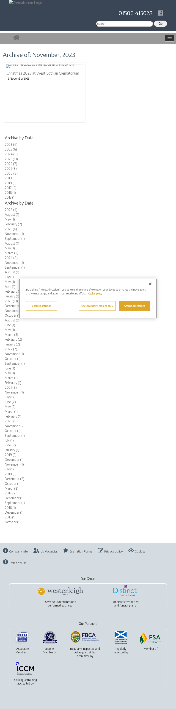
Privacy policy (113, 551)
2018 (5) (10, 183)
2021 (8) (11, 168)
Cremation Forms (80, 551)
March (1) (11, 378)
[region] (88, 298)
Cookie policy (95, 293)
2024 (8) (11, 154)
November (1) (14, 234)
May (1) (10, 219)
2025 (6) (11, 149)
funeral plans (128, 605)
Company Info (18, 551)
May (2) (10, 407)
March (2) (11, 253)
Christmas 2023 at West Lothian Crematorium (43, 73)
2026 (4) (11, 144)
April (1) (10, 286)
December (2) (14, 479)
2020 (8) (11, 173)
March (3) (11, 335)
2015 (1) (10, 197)
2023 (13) (11, 159)
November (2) (15, 426)
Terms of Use (17, 563)
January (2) (12, 344)
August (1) (12, 214)
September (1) (15, 238)
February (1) (13, 291)
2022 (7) (11, 164)
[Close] (150, 284)
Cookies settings (41, 305)
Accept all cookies (134, 305)
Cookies (140, 551)
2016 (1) (10, 192)
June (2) (10, 402)
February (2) (13, 224)
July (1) (9, 277)
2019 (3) (10, 178)
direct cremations (127, 602)
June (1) (10, 325)
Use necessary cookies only (97, 305)
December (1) (14, 306)
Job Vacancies (49, 551)
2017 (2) (10, 188)
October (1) (13, 315)
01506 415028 (136, 12)
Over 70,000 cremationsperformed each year (60, 603)
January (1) (12, 296)
